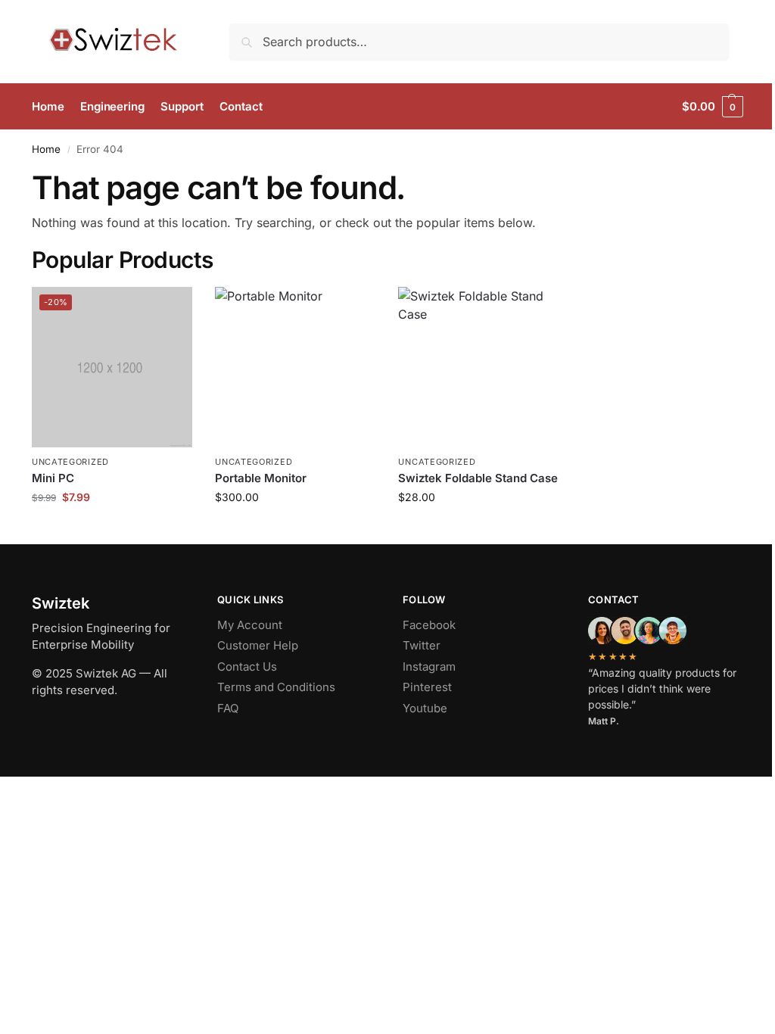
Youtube (425, 708)
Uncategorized (70, 461)
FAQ (227, 708)
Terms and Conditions (276, 687)
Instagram (429, 666)
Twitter (421, 645)
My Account (249, 625)
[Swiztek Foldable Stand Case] (478, 367)
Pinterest (427, 687)
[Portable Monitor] (295, 367)
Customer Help (257, 645)
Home (46, 149)
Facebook (429, 625)
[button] (712, 106)
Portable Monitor (261, 478)
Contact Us (247, 666)
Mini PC (53, 478)
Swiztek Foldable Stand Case (478, 478)
